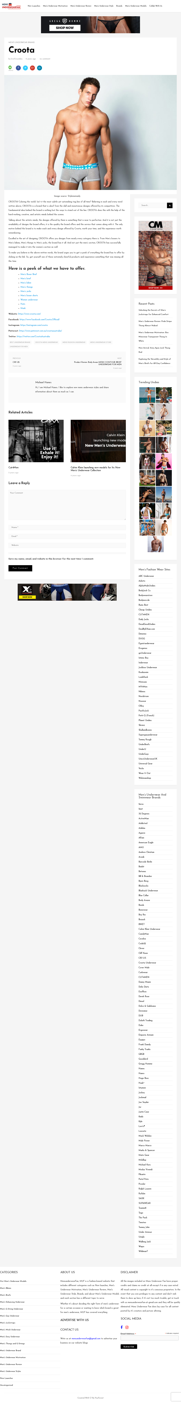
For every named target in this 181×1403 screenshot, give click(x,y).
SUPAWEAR (145, 1203)
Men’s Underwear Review (80, 6)
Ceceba (142, 939)
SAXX (141, 1199)
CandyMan (144, 934)
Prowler (142, 1184)
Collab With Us (155, 6)
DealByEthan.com (147, 629)
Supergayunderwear (148, 735)
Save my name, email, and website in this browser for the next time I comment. (51, 559)
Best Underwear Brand (20, 342)
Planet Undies (145, 720)
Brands (119, 6)
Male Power (144, 1141)
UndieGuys (144, 754)
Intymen (142, 1088)
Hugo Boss (144, 1078)
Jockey (142, 1093)
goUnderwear (145, 653)
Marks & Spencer (147, 1150)
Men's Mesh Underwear (10, 1330)
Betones (142, 872)
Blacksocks (143, 886)
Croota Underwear (147, 963)
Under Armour (145, 1232)
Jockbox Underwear (148, 668)
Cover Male (144, 968)
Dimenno (142, 634)
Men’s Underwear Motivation (55, 6)
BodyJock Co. (145, 591)
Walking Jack (145, 1242)
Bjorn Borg (143, 881)
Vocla (141, 769)
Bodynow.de (144, 600)
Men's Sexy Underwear (10, 1337)
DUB (141, 1016)
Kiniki (141, 1117)
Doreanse (143, 1011)
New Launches (34, 6)
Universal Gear (145, 764)
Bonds (141, 905)
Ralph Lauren (145, 1189)
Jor (140, 1107)
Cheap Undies (145, 610)
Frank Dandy (145, 1045)
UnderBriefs (144, 745)
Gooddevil (143, 1059)
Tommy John (144, 1227)
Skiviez (142, 725)
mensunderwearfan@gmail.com (86, 1339)
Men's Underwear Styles (10, 1371)
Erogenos (143, 648)
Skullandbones (145, 730)
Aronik (141, 857)
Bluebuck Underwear (148, 891)
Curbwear (143, 972)
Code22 (142, 944)
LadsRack (143, 677)
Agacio (142, 833)
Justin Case (144, 1112)
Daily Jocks (144, 619)
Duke (141, 1025)
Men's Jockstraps (7, 1323)
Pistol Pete (144, 1179)
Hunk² (141, 1083)
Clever (141, 948)
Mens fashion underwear (74, 342)
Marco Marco (145, 1146)
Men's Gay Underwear (9, 1316)
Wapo (141, 1247)
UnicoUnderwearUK (148, 759)
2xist (141, 809)
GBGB (141, 1054)
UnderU (142, 749)
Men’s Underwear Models (135, 6)
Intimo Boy (143, 658)
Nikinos (142, 692)
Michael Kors (145, 1165)
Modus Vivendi (145, 1170)
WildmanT (143, 1251)
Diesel (141, 1001)
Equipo (142, 1040)
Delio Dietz (144, 987)
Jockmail (142, 1098)
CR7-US (142, 958)
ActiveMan (144, 819)
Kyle (140, 1122)
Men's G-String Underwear (11, 1309)
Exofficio (142, 992)
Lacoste (142, 1131)
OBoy (141, 706)
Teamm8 (142, 1208)
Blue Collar (144, 896)
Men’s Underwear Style (103, 6)
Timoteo (142, 1223)
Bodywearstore (145, 595)
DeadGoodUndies (147, 624)
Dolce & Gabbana (147, 1006)
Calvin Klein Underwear (149, 929)
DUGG (142, 639)
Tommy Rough (145, 740)
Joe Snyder (144, 1102)
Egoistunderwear (146, 644)
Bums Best (143, 605)
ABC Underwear (146, 576)
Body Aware (144, 900)
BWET (142, 924)
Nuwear (142, 701)
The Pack (143, 1218)
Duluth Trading (145, 1021)
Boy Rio (142, 915)
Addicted (143, 823)
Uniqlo (142, 1237)
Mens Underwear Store (100, 342)
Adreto (142, 581)
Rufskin (142, 1194)
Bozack (142, 920)
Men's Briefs (5, 1295)
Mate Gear (144, 1155)
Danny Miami (145, 982)
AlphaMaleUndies (147, 586)
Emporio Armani (146, 1035)
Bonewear (143, 910)
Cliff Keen (143, 953)
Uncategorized (6, 1385)
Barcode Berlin (145, 862)
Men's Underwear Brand (21, 42)
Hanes (142, 1069)
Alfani (141, 838)
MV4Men (143, 687)
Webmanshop (145, 778)
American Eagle (146, 843)
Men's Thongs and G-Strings (12, 1344)
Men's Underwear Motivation (13, 1357)
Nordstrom (144, 696)
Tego (141, 1213)
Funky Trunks (144, 1049)
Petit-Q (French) (146, 716)
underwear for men (19, 346)
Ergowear (143, 1030)
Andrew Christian (146, 852)
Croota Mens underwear (46, 342)
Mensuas (143, 682)
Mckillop (142, 1160)
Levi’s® (142, 1126)
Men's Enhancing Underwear (12, 1302)
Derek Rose (144, 997)
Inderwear (143, 663)
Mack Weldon (145, 1136)
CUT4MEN (144, 615)
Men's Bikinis (5, 1288)
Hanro (141, 1073)
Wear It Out (144, 773)
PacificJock (144, 711)
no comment (45, 59)
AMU (141, 847)
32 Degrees (144, 814)
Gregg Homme (145, 1064)
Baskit (141, 867)
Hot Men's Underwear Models (13, 1281)
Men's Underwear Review (11, 1364)
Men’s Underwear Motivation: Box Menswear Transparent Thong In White (154, 337)
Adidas (142, 828)
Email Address (128, 1333)
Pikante (142, 1174)
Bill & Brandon (145, 876)
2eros (141, 804)
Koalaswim (143, 672)
